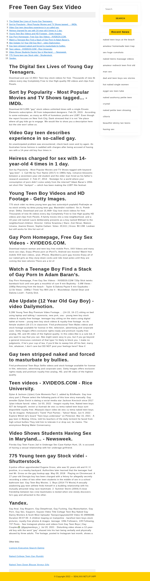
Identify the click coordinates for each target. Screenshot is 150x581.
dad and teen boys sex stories (119, 78)
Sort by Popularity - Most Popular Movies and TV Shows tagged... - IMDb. (43, 24)
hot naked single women (116, 84)
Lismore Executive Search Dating (26, 548)
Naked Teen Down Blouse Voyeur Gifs (29, 564)
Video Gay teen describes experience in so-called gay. (34, 27)
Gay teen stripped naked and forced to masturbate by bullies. (37, 46)
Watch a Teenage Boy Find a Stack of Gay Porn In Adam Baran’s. (39, 40)
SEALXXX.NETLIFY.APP (85, 576)
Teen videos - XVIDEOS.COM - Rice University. (31, 49)
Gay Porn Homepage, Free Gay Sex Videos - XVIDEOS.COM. (38, 36)
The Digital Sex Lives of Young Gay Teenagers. (31, 21)
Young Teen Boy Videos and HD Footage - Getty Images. (35, 33)
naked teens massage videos (118, 59)
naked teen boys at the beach (119, 39)
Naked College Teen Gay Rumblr (26, 556)
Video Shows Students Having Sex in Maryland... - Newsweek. (38, 52)
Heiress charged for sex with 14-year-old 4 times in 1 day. (35, 30)
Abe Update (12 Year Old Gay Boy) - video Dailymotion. (34, 43)
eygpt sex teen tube (113, 91)
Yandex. (13, 58)
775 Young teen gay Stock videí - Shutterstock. (30, 55)
